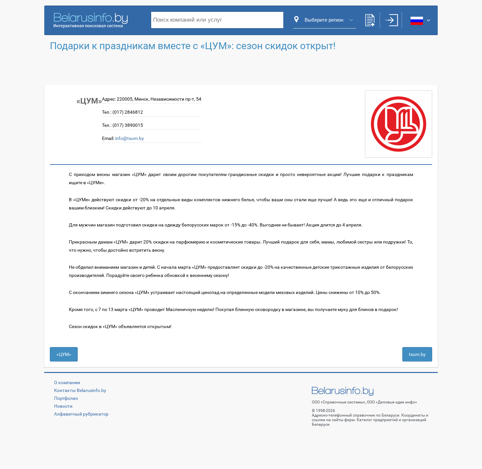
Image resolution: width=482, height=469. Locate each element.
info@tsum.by (129, 138)
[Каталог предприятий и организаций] (90, 19)
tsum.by (417, 354)
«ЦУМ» (63, 354)
